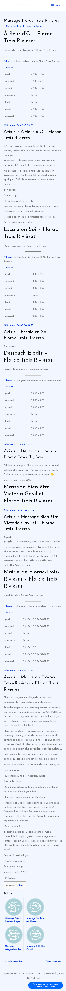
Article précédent (12, 961)
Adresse (8, 61)
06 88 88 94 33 (25, 325)
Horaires (8, 67)
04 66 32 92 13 (24, 445)
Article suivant (55, 961)
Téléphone (9, 125)
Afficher (20, 885)
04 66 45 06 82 (25, 125)
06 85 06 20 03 (25, 510)
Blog (7, 26)
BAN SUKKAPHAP (17, 5)
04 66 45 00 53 (25, 671)
